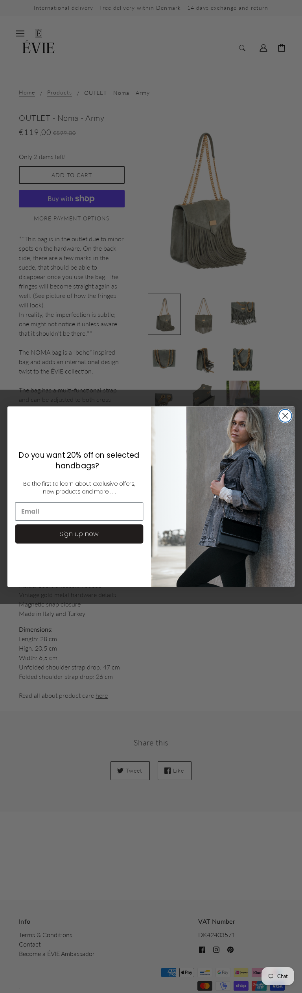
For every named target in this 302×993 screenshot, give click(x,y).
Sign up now (79, 533)
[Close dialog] (285, 415)
